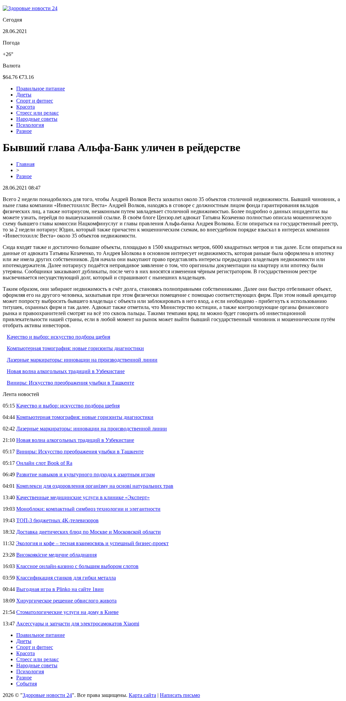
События (26, 683)
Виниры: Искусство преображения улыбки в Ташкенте (70, 383)
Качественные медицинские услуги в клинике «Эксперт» (83, 497)
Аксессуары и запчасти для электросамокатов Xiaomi (77, 623)
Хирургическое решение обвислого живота (66, 601)
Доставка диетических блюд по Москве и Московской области (88, 532)
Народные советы (36, 119)
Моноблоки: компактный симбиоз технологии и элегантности (88, 509)
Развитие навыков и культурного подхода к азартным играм (85, 474)
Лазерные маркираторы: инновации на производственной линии (82, 360)
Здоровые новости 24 (47, 695)
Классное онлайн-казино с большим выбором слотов (77, 566)
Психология (30, 125)
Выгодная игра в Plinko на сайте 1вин (60, 589)
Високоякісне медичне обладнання (56, 555)
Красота (25, 107)
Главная (25, 164)
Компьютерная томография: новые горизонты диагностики (75, 348)
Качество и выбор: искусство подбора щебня (58, 337)
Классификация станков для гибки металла (66, 578)
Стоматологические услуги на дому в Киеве (67, 612)
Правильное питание (40, 88)
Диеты (23, 94)
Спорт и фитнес (34, 101)
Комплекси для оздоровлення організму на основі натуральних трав (94, 486)
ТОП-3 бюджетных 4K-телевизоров (57, 520)
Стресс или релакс (37, 113)
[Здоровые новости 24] (30, 8)
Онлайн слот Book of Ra (44, 463)
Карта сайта (142, 695)
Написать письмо (180, 695)
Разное (24, 131)
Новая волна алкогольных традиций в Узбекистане (66, 371)
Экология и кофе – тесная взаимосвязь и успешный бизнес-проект (92, 543)
